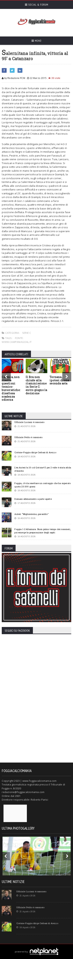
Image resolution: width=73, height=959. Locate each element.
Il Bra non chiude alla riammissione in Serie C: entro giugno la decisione (36, 385)
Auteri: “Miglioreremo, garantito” (31, 514)
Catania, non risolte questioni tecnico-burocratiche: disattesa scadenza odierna (11, 388)
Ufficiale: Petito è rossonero (28, 437)
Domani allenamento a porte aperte (33, 498)
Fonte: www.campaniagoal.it (17, 340)
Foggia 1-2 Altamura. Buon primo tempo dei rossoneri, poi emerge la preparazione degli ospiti (42, 531)
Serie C (26, 333)
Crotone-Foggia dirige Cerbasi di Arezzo (35, 452)
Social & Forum (37, 4)
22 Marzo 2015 (38, 78)
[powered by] (36, 947)
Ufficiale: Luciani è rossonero (29, 422)
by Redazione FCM (14, 78)
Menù (37, 40)
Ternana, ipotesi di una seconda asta (59, 380)
